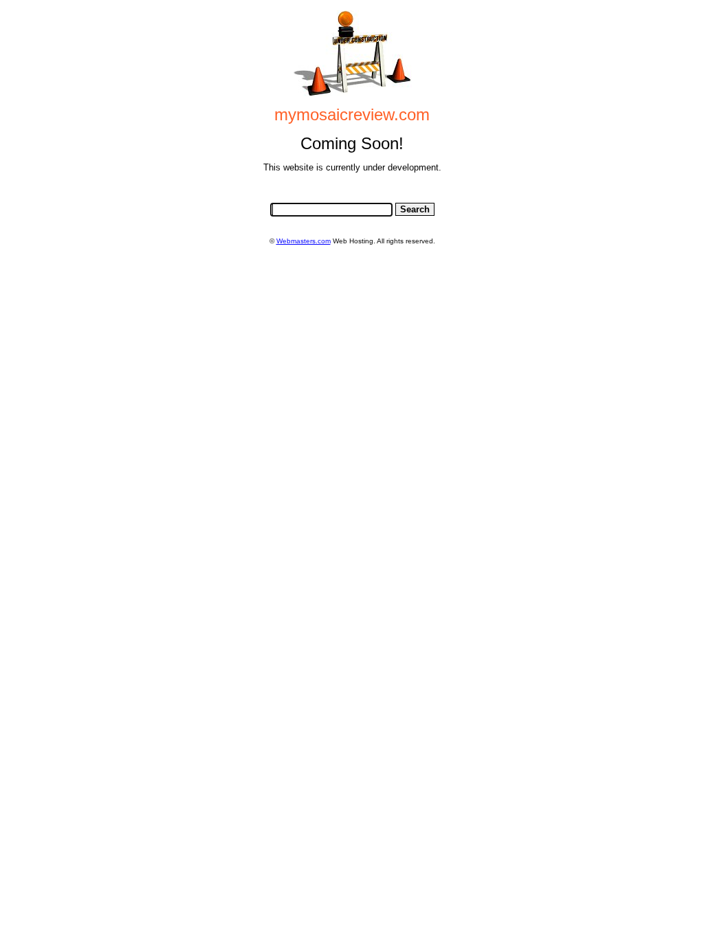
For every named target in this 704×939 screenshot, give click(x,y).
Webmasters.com (303, 241)
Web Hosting (353, 241)
